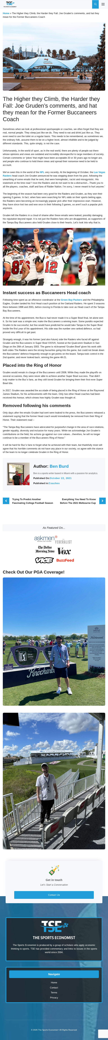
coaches (54, 483)
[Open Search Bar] (95, 4)
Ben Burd (59, 466)
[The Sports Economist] (10, 4)
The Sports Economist (48, 1030)
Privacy (54, 997)
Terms (54, 992)
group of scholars (64, 945)
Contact (54, 987)
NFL (42, 172)
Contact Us (54, 895)
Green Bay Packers (71, 300)
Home (6, 13)
